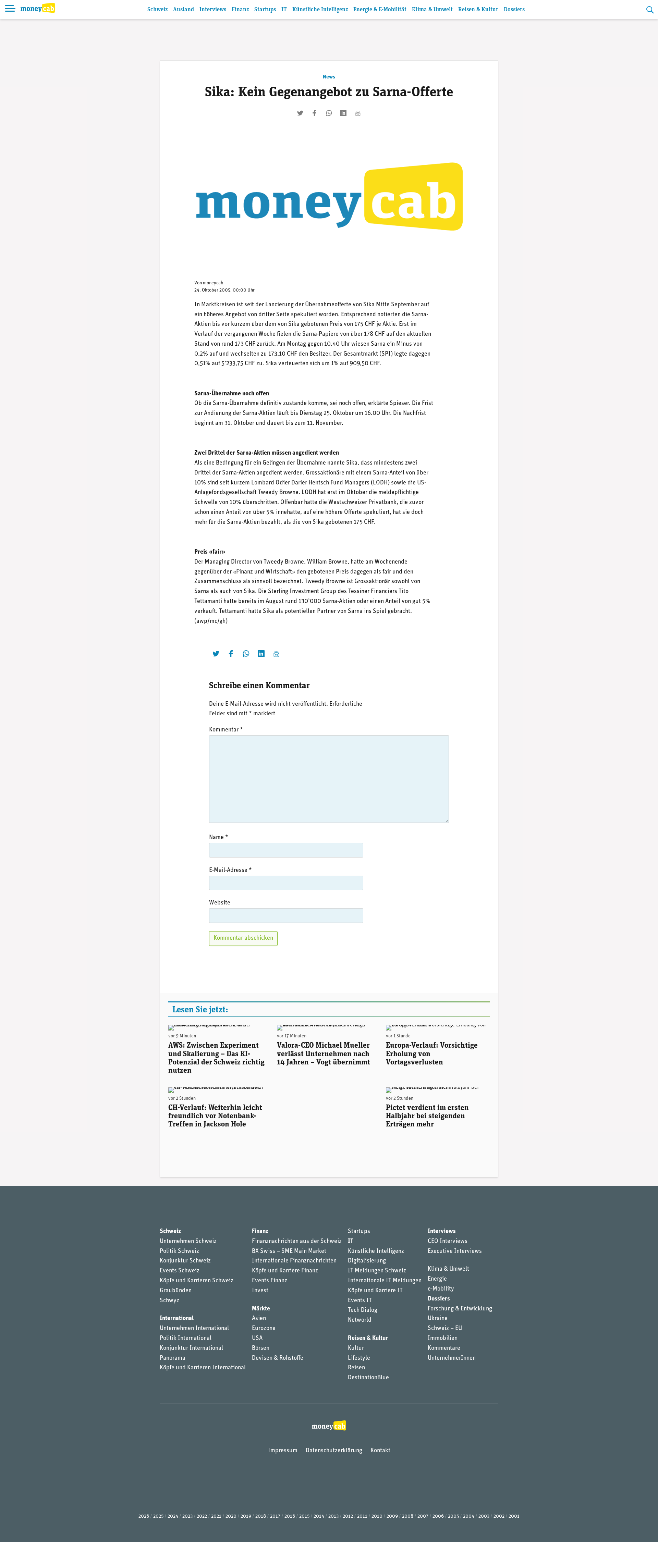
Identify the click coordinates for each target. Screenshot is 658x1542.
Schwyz (169, 1301)
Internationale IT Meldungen (385, 1281)
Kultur (356, 1348)
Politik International (185, 1338)
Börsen (260, 1348)
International (177, 1319)
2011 (362, 1516)
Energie (437, 1279)
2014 (319, 1516)
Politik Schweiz (179, 1251)
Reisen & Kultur (478, 10)
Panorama (172, 1358)
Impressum (282, 1451)
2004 (468, 1516)
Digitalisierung (367, 1261)
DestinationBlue (368, 1378)
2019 (246, 1516)
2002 (499, 1516)
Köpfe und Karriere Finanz (285, 1271)
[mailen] (358, 113)
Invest (260, 1291)
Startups (265, 10)
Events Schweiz (179, 1271)
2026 (143, 1516)
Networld (359, 1320)
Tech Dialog (362, 1310)
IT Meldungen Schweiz (377, 1271)
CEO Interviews (447, 1241)
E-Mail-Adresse (230, 870)
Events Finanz (269, 1281)
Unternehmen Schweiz (188, 1241)
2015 (304, 1516)
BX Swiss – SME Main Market (289, 1251)
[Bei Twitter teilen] (300, 113)
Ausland (183, 10)
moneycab (213, 283)
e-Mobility (441, 1289)
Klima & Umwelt (432, 10)
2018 (260, 1516)
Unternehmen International (194, 1328)
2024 (173, 1516)
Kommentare (444, 1348)
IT (284, 10)
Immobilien (443, 1338)
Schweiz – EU (445, 1328)
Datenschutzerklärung (334, 1451)
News (329, 77)
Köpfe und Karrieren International (203, 1368)
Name (218, 838)
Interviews (212, 10)
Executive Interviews (455, 1251)
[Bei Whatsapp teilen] (329, 113)
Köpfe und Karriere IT (375, 1291)
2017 (275, 1516)
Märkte (261, 1309)
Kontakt (380, 1451)
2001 (514, 1516)
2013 (333, 1516)
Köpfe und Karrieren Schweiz (196, 1281)
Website (219, 903)
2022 (202, 1516)
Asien (259, 1319)
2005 (453, 1516)
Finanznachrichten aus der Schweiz (297, 1241)
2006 (438, 1516)
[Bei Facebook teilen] (314, 113)
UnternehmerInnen (452, 1358)
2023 (187, 1516)
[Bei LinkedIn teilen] (343, 113)
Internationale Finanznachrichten (294, 1261)
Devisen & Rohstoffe (277, 1358)
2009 (392, 1516)
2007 (422, 1516)
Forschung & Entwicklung (460, 1309)
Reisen (356, 1368)
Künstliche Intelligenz (320, 10)
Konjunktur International (191, 1348)
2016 (289, 1516)
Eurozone (264, 1328)
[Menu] (10, 9)
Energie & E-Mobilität (379, 10)
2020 (231, 1516)
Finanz (240, 10)
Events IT (360, 1301)
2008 (407, 1516)
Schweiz (157, 10)
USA (257, 1338)
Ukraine (438, 1319)
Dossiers (514, 10)
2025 (158, 1516)
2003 (483, 1516)
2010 (376, 1516)
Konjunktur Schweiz (185, 1261)
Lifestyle (359, 1358)
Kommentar (226, 730)
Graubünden (176, 1291)
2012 (348, 1516)
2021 (216, 1516)
